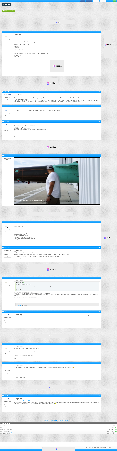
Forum (5, 8)
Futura (87, 447)
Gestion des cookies (96, 447)
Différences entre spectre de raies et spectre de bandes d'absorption (11, 430)
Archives (90, 447)
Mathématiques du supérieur (31, 8)
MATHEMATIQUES (23, 8)
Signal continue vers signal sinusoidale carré (7, 432)
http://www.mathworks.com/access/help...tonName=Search (24, 400)
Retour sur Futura (89, 1)
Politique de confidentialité (103, 447)
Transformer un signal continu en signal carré (7, 428)
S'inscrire (83, 1)
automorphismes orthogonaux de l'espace (65, 420)
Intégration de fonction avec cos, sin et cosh (51, 420)
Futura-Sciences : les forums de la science (13, 8)
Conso (92, 447)
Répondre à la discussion (8, 10)
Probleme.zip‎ (19, 305)
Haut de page (109, 447)
